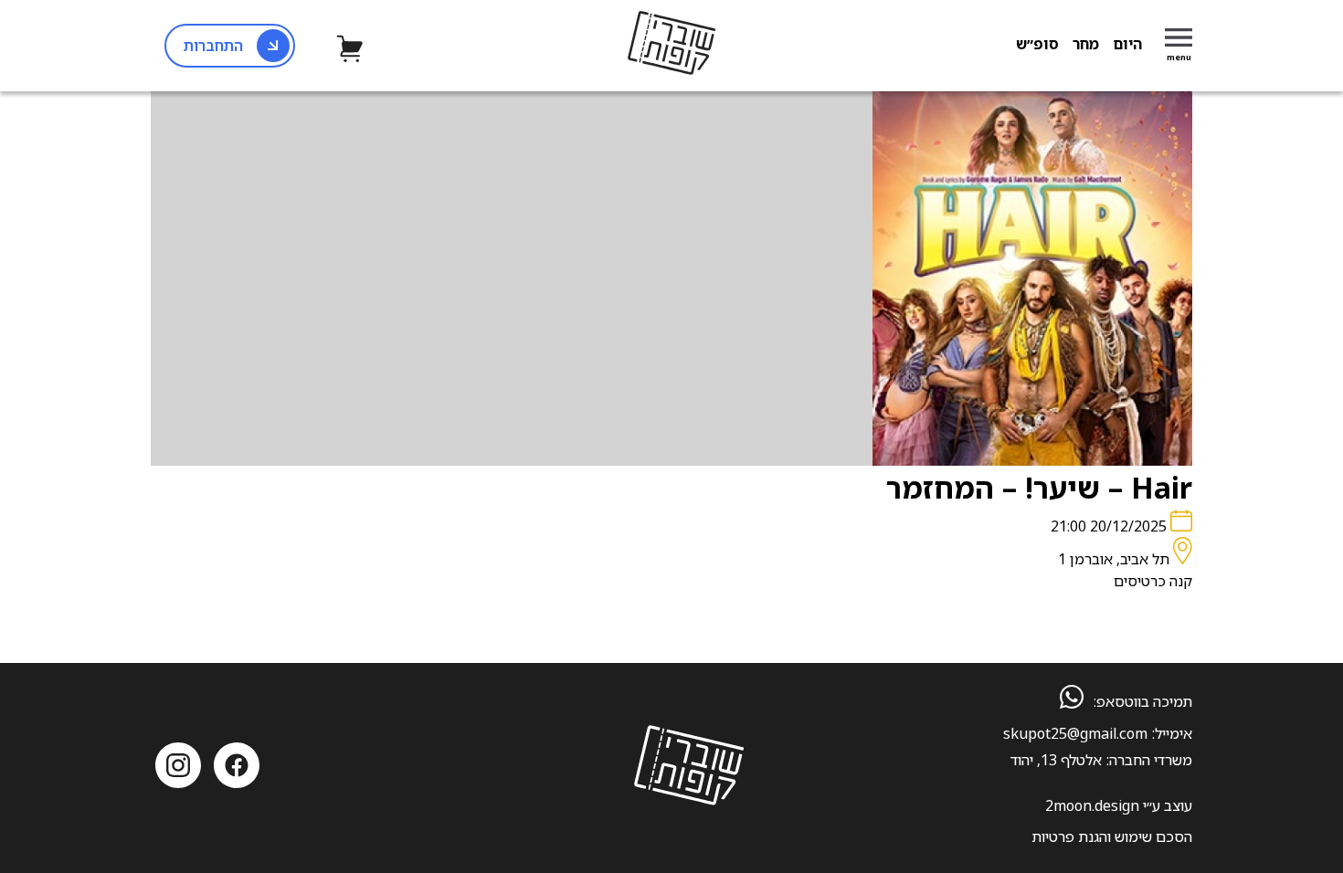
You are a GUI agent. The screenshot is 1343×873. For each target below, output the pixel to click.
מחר (1086, 44)
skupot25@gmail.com (1075, 733)
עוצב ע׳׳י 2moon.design (1118, 805)
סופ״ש (1037, 44)
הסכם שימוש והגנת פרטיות (1111, 836)
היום (1127, 44)
